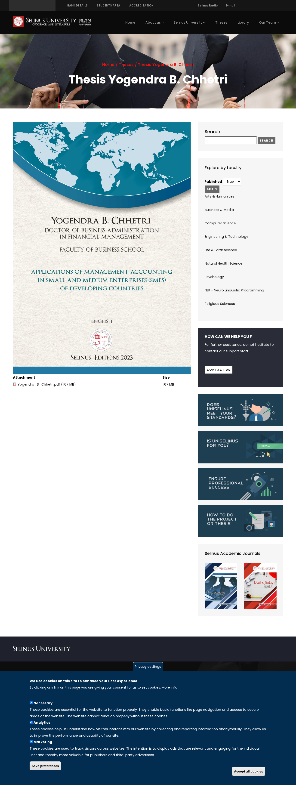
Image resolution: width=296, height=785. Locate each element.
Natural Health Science (223, 263)
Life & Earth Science (221, 250)
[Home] (52, 21)
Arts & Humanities (219, 196)
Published (213, 181)
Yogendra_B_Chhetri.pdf (39, 384)
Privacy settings (148, 666)
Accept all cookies (248, 771)
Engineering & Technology (226, 236)
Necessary (43, 703)
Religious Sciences (220, 303)
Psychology (214, 277)
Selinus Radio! (208, 5)
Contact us (218, 370)
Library (243, 22)
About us (153, 22)
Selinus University (188, 22)
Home (130, 22)
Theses (221, 22)
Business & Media (219, 209)
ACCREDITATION (141, 5)
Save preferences (45, 766)
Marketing (43, 741)
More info (169, 687)
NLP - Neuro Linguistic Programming (234, 290)
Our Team (267, 22)
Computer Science (220, 223)
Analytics (42, 722)
